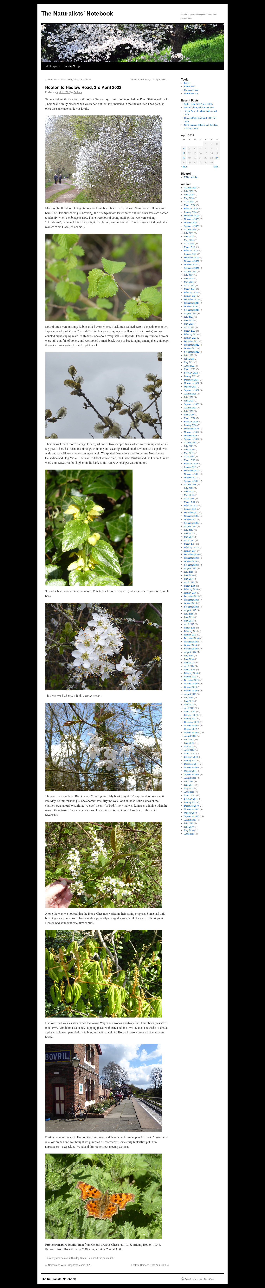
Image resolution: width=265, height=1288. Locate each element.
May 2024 (189, 281)
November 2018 (191, 473)
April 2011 (189, 791)
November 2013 (191, 683)
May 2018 (189, 494)
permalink (108, 1257)
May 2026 (189, 197)
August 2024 (190, 271)
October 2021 (190, 386)
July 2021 (188, 397)
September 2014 (191, 648)
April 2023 (189, 327)
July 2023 (188, 316)
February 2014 (191, 672)
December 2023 (191, 299)
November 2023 (191, 302)
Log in (187, 82)
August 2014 (190, 652)
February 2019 (191, 463)
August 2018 (190, 484)
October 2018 (190, 477)
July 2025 (188, 232)
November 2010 (191, 809)
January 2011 (190, 802)
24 (217, 157)
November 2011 (191, 767)
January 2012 (190, 760)
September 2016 (191, 564)
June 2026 (189, 194)
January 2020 (190, 424)
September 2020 (191, 404)
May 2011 (189, 788)
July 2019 (188, 445)
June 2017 (189, 533)
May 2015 (189, 620)
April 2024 (189, 285)
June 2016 (189, 575)
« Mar (184, 166)
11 (184, 153)
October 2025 (190, 222)
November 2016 (191, 557)
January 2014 (190, 676)
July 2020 (188, 411)
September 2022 (191, 351)
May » (216, 166)
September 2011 (191, 774)
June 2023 (189, 320)
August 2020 (190, 407)
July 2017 (188, 529)
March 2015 (189, 627)
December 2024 (191, 257)
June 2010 (189, 826)
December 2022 (191, 341)
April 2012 (189, 749)
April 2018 (189, 498)
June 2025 (189, 236)
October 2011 (190, 770)
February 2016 (191, 589)
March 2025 (189, 246)
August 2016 (190, 568)
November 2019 (191, 431)
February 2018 (191, 505)
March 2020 (189, 418)
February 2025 (191, 250)
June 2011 (189, 784)
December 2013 (191, 679)
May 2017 (189, 536)
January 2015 (190, 634)
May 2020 (189, 414)
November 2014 (191, 641)
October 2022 (190, 348)
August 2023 (190, 313)
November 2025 (191, 218)
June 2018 (189, 491)
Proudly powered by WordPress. (200, 1278)
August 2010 (190, 819)
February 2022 (191, 372)
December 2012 (191, 721)
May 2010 (189, 830)
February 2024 (191, 292)
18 (184, 157)
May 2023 (189, 323)
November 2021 (191, 383)
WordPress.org (191, 93)
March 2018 (189, 501)
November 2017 (191, 515)
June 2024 (189, 278)
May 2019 (189, 452)
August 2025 (190, 229)
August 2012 (190, 735)
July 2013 (188, 697)
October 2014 (190, 645)
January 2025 (190, 253)
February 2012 (191, 756)
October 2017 (190, 519)
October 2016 (190, 561)
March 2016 (189, 585)
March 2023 (189, 330)
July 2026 (188, 190)
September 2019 (191, 438)
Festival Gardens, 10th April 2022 (150, 79)
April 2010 (189, 833)
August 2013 (190, 693)
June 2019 (189, 449)
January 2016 (190, 592)
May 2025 (189, 239)
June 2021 (189, 400)
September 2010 (191, 816)
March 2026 (189, 204)
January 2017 (190, 550)
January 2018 (190, 508)
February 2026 (191, 208)
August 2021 (190, 393)
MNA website (190, 177)
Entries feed (189, 86)
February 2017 (191, 547)
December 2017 (191, 512)
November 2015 (191, 599)
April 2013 (189, 707)
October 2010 (190, 812)
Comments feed (191, 89)
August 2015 (190, 610)
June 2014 (189, 658)
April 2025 (189, 243)
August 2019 (190, 442)
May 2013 (189, 704)
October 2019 (190, 435)
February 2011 (191, 798)
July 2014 (188, 655)
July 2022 (188, 355)
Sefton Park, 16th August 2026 (198, 103)
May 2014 (189, 662)
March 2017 (189, 543)
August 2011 (190, 777)
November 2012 (191, 725)
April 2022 (189, 365)
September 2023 (191, 309)
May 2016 (189, 578)
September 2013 (191, 690)
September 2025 (191, 225)
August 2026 (190, 187)
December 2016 (191, 554)
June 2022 (189, 358)
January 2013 (190, 718)
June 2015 (189, 617)
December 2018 (191, 470)
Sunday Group (72, 66)
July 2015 (188, 613)
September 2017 (191, 522)
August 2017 (190, 526)
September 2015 (191, 606)
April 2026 (189, 201)
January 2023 (190, 337)
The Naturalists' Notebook (77, 13)
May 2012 (189, 746)
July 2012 (188, 739)
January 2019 (190, 466)
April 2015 (189, 624)
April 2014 (189, 665)
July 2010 (188, 823)
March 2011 (189, 795)
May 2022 (189, 362)
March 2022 (189, 369)
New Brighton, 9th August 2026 (199, 107)
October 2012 (190, 728)
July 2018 (188, 487)
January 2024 (190, 295)
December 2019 (191, 428)
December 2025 (191, 215)
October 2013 (190, 686)
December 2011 (191, 763)
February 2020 (191, 421)
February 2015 (191, 631)
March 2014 (189, 669)
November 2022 (191, 344)
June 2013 (189, 700)
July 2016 (188, 571)
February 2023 (191, 334)
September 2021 (191, 390)
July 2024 (188, 274)
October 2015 (190, 603)
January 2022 (190, 376)
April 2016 (189, 582)
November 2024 (191, 260)
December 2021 (191, 379)
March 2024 (189, 288)
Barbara (78, 92)
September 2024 (191, 267)
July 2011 (188, 781)
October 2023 (190, 306)
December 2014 (191, 638)
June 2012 (189, 742)
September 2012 (191, 732)
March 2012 (189, 753)
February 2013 (191, 714)
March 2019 (189, 459)
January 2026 (190, 211)
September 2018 (191, 480)
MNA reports (53, 66)
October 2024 (190, 264)
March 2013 (189, 711)
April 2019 (189, 456)
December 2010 (191, 805)
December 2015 (191, 596)
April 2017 (189, 540)
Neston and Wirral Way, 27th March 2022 (68, 79)
